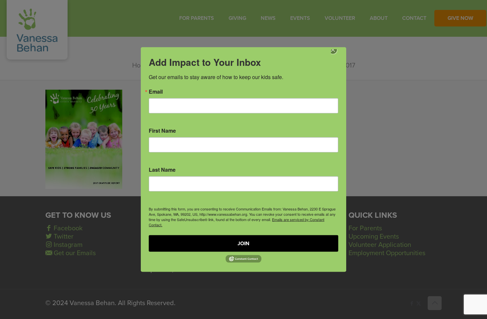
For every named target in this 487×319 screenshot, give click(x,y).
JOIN (243, 243)
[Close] (337, 54)
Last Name (162, 169)
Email (156, 91)
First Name (162, 130)
